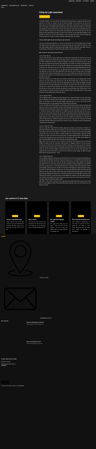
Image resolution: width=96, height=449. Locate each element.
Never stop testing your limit (34, 341)
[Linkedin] (7, 382)
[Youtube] (3, 382)
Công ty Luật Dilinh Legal (14, 219)
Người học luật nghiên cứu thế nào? (35, 322)
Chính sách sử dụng (5, 361)
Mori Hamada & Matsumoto (81, 219)
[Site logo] (5, 3)
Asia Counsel (32, 219)
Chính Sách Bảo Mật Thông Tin (8, 364)
